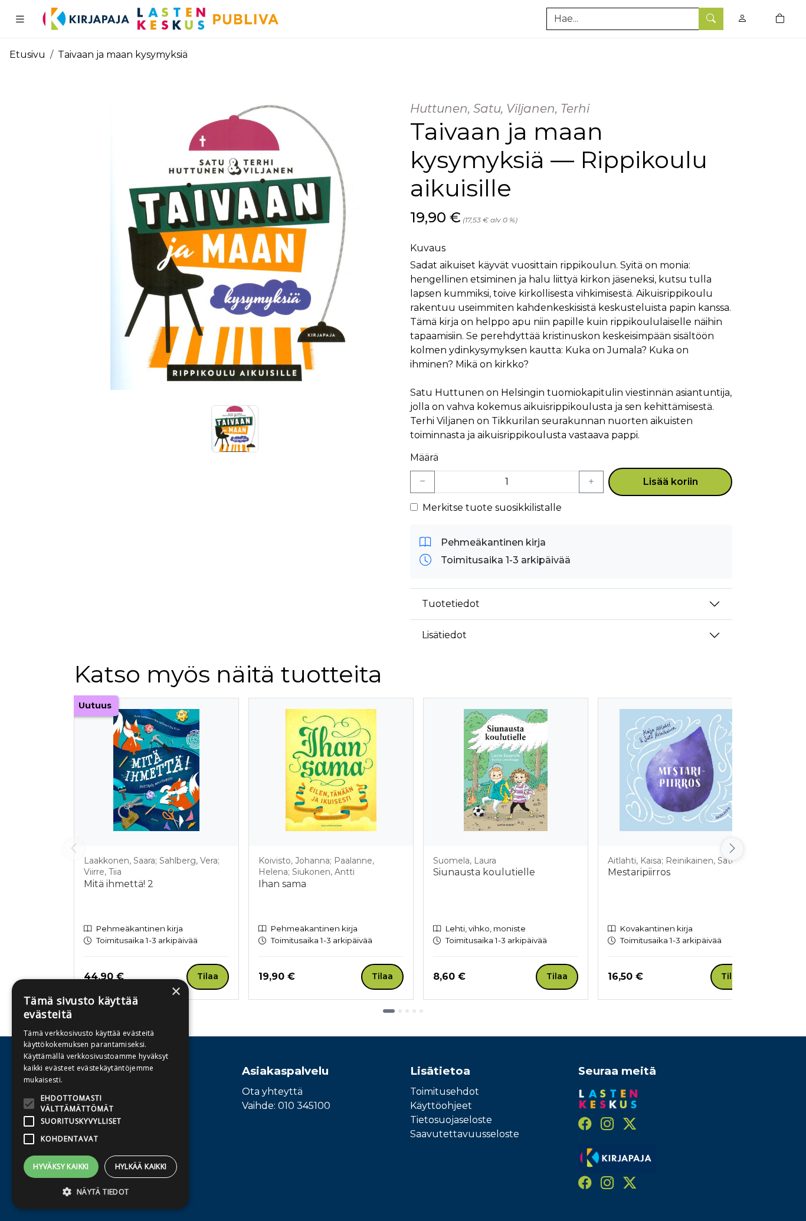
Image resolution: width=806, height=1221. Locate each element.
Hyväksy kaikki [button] (61, 1166)
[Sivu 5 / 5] (421, 1011)
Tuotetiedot (451, 603)
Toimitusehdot (444, 1091)
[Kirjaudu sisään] (742, 18)
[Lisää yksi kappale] (591, 482)
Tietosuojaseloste (451, 1119)
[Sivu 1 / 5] (389, 1011)
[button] (100, 1191)
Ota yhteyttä (272, 1091)
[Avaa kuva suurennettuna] (235, 242)
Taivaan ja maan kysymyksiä (123, 54)
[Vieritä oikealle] (734, 849)
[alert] (100, 1094)
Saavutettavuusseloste (464, 1134)
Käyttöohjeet (441, 1105)
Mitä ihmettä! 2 (118, 884)
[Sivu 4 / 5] (414, 1011)
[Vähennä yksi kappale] (422, 482)
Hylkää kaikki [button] (141, 1166)
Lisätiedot (444, 635)
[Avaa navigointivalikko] (20, 19)
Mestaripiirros (639, 872)
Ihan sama (282, 884)
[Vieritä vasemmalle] (74, 849)
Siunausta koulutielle (484, 872)
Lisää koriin (670, 481)
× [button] (175, 991)
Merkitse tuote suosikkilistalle (492, 507)
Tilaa (207, 976)
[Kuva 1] (234, 428)
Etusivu (27, 54)
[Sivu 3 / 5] (407, 1011)
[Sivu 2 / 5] (400, 1011)
